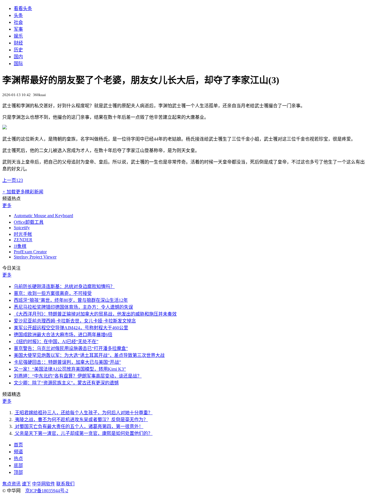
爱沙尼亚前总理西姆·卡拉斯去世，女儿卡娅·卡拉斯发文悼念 (75, 320)
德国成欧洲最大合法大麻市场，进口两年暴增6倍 (63, 334)
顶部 (18, 472)
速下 (26, 483)
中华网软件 (43, 483)
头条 (18, 15)
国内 (18, 56)
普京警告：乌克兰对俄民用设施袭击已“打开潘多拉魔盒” (71, 348)
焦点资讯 (11, 483)
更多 (6, 205)
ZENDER (23, 239)
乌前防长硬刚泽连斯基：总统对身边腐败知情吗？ (64, 286)
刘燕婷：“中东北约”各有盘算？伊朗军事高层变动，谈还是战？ (78, 376)
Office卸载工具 (29, 222)
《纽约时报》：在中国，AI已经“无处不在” (56, 341)
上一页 (9, 180)
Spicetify (22, 227)
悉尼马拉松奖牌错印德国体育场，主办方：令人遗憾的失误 (73, 307)
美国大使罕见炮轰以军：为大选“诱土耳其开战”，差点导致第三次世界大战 (89, 355)
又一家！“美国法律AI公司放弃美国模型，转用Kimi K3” (70, 369)
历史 (18, 49)
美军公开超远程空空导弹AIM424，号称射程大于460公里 (71, 327)
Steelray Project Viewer (35, 256)
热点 (18, 458)
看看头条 (23, 8)
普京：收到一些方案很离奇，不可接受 (53, 293)
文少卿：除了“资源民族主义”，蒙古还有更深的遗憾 (66, 382)
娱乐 (18, 36)
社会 (18, 22)
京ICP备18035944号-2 (46, 490)
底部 (18, 465)
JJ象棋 (20, 246)
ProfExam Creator (30, 251)
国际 (18, 63)
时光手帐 (23, 234)
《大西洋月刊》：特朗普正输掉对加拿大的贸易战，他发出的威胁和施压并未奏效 (95, 314)
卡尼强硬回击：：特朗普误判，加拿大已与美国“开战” (67, 362)
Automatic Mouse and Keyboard (43, 215)
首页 (18, 444)
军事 (18, 29)
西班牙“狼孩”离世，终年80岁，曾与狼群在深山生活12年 (71, 300)
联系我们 (65, 483)
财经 (18, 42)
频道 (18, 451)
